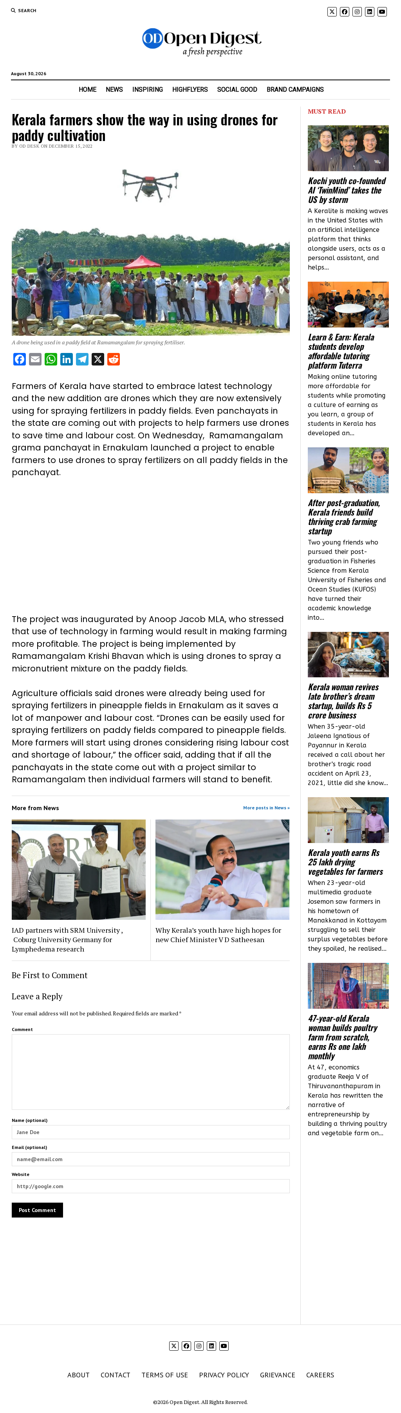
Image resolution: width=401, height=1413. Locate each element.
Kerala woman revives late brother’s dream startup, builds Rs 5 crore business (343, 701)
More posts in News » (266, 808)
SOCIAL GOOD (237, 89)
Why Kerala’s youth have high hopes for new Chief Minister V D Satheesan (218, 934)
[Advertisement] (151, 546)
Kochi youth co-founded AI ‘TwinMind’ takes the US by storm (346, 190)
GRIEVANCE (277, 1374)
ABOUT (78, 1374)
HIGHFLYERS (190, 89)
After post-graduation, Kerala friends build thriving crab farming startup (344, 517)
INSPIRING (147, 89)
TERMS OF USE (164, 1374)
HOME (87, 89)
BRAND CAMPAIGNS (295, 89)
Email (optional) (29, 1147)
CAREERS (320, 1374)
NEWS (114, 89)
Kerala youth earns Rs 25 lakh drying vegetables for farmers (345, 862)
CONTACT (115, 1374)
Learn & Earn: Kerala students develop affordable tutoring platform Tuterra (341, 351)
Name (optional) (29, 1120)
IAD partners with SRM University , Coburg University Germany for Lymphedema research (67, 939)
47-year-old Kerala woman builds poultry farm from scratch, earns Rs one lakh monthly (342, 1036)
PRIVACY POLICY (224, 1374)
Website (20, 1174)
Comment (22, 1029)
